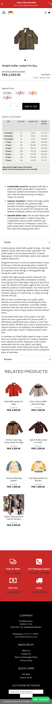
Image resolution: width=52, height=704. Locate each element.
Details (7, 242)
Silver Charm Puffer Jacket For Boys (38, 402)
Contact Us (26, 654)
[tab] (26, 242)
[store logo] (10, 12)
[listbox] (26, 95)
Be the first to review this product (13, 71)
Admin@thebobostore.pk (26, 637)
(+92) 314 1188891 (31, 634)
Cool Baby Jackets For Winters (38, 479)
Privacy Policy (26, 660)
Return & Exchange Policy (26, 657)
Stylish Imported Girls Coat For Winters (13, 517)
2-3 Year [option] (7, 93)
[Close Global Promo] (48, 2)
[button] (25, 60)
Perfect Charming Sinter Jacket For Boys (13, 441)
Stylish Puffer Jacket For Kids (38, 441)
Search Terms (26, 677)
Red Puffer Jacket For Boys (14, 402)
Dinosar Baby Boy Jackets (14, 479)
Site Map (26, 674)
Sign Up (26, 695)
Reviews (8, 359)
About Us (26, 650)
